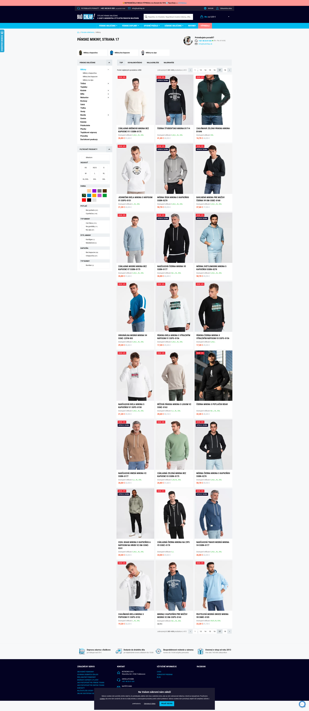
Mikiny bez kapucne (90, 77)
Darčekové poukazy (89, 139)
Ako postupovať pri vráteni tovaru (90, 685)
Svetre (83, 118)
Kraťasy (84, 101)
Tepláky (84, 87)
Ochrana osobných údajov (87, 674)
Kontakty (81, 688)
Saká (82, 104)
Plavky (83, 129)
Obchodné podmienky (85, 672)
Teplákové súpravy (88, 132)
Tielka (83, 108)
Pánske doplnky (129, 25)
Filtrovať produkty (88, 149)
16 (214, 70)
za (210, 17)
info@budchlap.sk (138, 8)
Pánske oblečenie (107, 25)
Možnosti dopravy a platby (87, 680)
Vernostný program (164, 674)
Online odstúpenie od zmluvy (88, 693)
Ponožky (84, 136)
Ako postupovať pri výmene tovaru (90, 683)
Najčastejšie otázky (85, 691)
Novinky (192, 25)
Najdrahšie (169, 63)
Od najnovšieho (135, 63)
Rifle (82, 94)
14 (205, 70)
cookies (102, 699)
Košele (83, 90)
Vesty (83, 111)
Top (121, 63)
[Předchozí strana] (190, 70)
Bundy (83, 115)
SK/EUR (210, 8)
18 (225, 70)
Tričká (83, 83)
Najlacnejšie (153, 63)
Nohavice (84, 97)
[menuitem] (108, 26)
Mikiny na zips (88, 80)
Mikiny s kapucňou (90, 73)
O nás (159, 672)
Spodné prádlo (151, 25)
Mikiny (83, 69)
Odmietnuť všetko (149, 703)
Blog (159, 677)
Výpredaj (205, 25)
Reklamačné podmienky (86, 677)
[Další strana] (229, 70)
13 (201, 70)
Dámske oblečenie (173, 25)
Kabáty (83, 122)
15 (210, 70)
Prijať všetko (166, 704)
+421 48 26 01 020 (128, 681)
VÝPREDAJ (182, 3)
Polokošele (85, 125)
